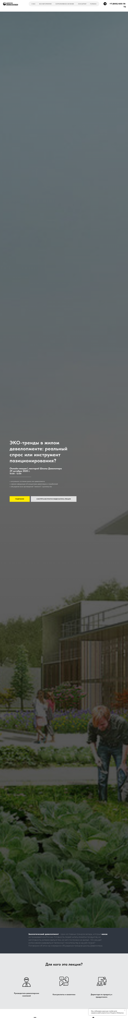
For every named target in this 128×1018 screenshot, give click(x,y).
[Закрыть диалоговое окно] (125, 3)
